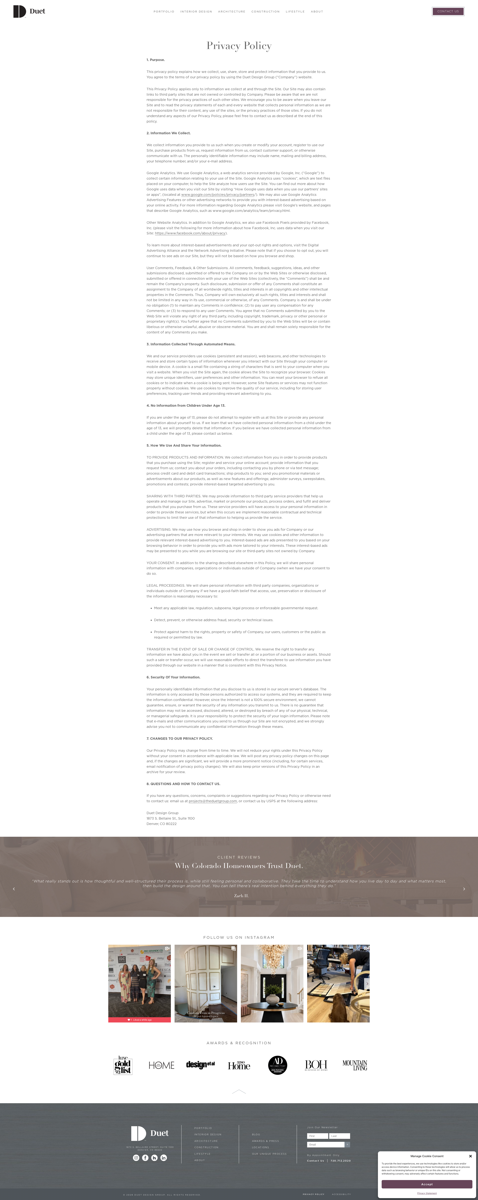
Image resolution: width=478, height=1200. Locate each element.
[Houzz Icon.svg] (154, 1157)
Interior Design (196, 11)
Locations (260, 1147)
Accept (427, 1184)
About (317, 11)
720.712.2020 (341, 1160)
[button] (470, 1156)
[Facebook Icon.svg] (145, 1157)
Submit (347, 1144)
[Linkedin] (163, 1157)
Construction (266, 11)
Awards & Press (265, 1141)
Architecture (232, 11)
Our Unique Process (269, 1153)
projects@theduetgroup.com (213, 801)
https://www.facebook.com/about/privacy (190, 233)
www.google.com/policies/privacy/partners (217, 195)
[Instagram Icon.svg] (136, 1157)
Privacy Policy (314, 1194)
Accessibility (341, 1194)
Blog (256, 1134)
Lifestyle (295, 11)
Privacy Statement (427, 1193)
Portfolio (164, 11)
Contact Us (315, 1160)
